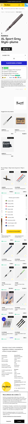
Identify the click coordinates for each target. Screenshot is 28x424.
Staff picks (16, 366)
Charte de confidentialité (7, 373)
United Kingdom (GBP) (12, 223)
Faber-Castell (17, 373)
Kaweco (4, 35)
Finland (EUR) (10, 209)
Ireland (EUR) (10, 211)
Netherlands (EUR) (11, 220)
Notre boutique (5, 361)
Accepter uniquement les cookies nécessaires (12, 416)
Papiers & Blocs (17, 360)
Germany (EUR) (11, 217)
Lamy (15, 372)
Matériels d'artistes (18, 356)
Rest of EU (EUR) (11, 225)
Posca (15, 375)
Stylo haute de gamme (10, 12)
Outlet (15, 363)
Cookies (3, 375)
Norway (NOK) (10, 203)
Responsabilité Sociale (6, 367)
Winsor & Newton (17, 376)
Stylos (2, 12)
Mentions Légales (5, 374)
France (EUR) (10, 214)
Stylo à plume (19, 12)
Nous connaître (5, 359)
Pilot (15, 370)
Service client (4, 357)
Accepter (19, 421)
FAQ (2, 358)
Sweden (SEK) (10, 200)
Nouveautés (16, 365)
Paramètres (8, 421)
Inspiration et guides (6, 365)
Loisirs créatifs (17, 358)
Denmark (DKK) (11, 206)
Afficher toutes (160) (18, 378)
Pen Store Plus (5, 364)
